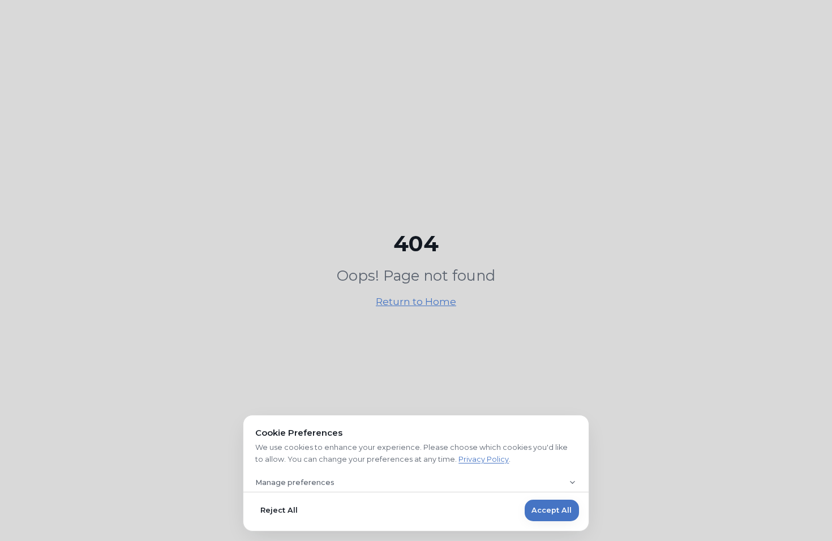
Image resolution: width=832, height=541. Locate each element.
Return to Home (416, 301)
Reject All (279, 510)
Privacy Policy (483, 459)
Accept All (551, 510)
